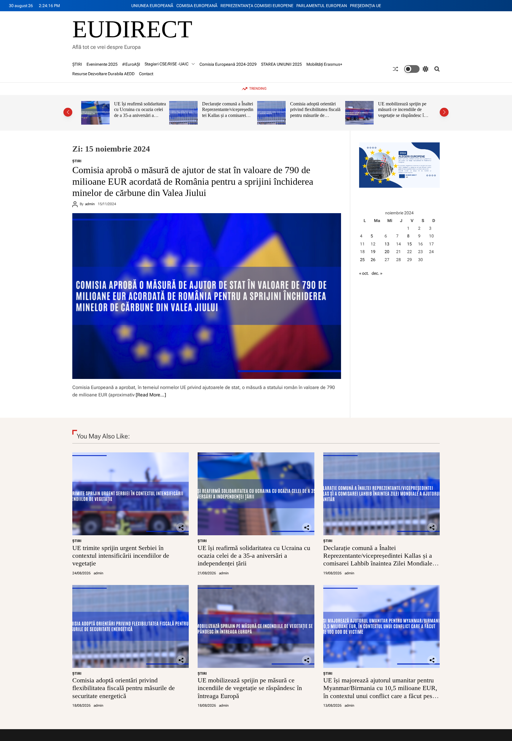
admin (90, 204)
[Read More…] (151, 395)
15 (409, 244)
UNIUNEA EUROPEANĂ (152, 5)
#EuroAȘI (131, 64)
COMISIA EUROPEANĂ (196, 5)
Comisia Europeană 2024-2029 (228, 64)
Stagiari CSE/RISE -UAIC (166, 64)
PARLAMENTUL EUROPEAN (321, 5)
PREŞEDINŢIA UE (365, 5)
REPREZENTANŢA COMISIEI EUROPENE (256, 5)
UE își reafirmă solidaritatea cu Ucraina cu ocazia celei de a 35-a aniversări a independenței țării (104, 112)
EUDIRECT (132, 29)
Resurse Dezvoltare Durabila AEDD (103, 73)
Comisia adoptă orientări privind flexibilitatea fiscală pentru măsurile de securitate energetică (279, 112)
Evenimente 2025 (102, 64)
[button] (67, 112)
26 (373, 259)
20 (387, 251)
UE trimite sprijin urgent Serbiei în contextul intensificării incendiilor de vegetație (120, 555)
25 (362, 259)
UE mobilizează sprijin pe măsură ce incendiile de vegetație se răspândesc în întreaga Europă (366, 112)
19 (373, 251)
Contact (146, 73)
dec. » (377, 273)
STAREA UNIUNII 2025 (281, 64)
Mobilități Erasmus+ (324, 64)
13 (387, 244)
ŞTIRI (77, 64)
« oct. (364, 273)
